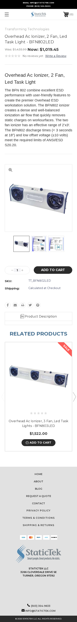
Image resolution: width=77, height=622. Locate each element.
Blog (38, 488)
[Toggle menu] (11, 14)
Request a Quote (38, 496)
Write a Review (55, 56)
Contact (38, 503)
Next (74, 397)
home (38, 474)
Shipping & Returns (38, 525)
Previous (3, 397)
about (38, 481)
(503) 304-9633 (43, 6)
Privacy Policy (38, 510)
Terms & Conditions (38, 517)
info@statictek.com (40, 610)
